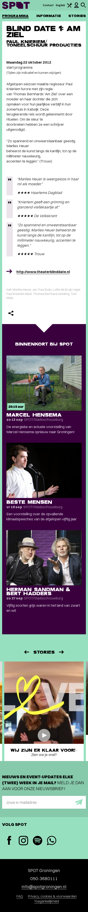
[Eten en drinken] (69, 6)
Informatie (48, 16)
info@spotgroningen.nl (44, 886)
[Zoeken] (83, 6)
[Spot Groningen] (16, 5)
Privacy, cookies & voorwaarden (52, 896)
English (60, 5)
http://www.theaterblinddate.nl (43, 271)
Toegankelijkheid (46, 901)
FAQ (19, 896)
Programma (15, 16)
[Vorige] (26, 652)
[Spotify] (37, 841)
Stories (77, 16)
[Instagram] (23, 841)
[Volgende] (62, 652)
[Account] (76, 7)
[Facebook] (9, 841)
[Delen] (10, 313)
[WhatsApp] (51, 841)
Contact (48, 5)
